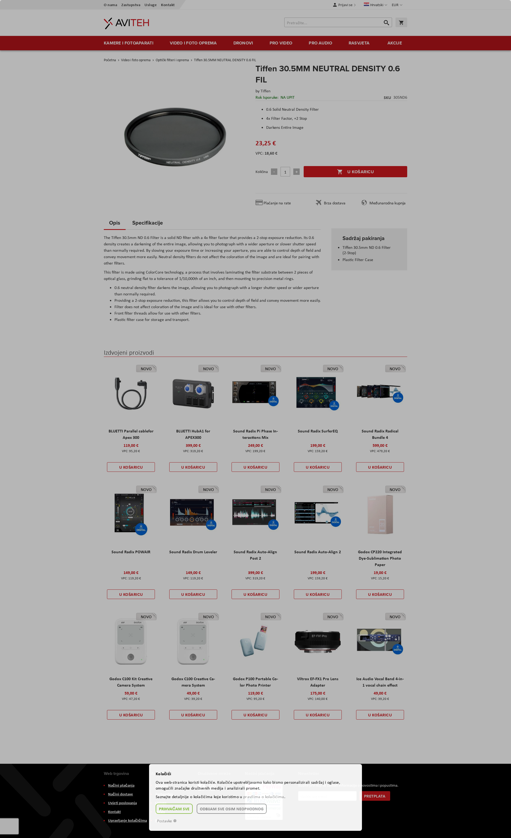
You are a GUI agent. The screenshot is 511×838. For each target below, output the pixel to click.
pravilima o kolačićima (263, 796)
